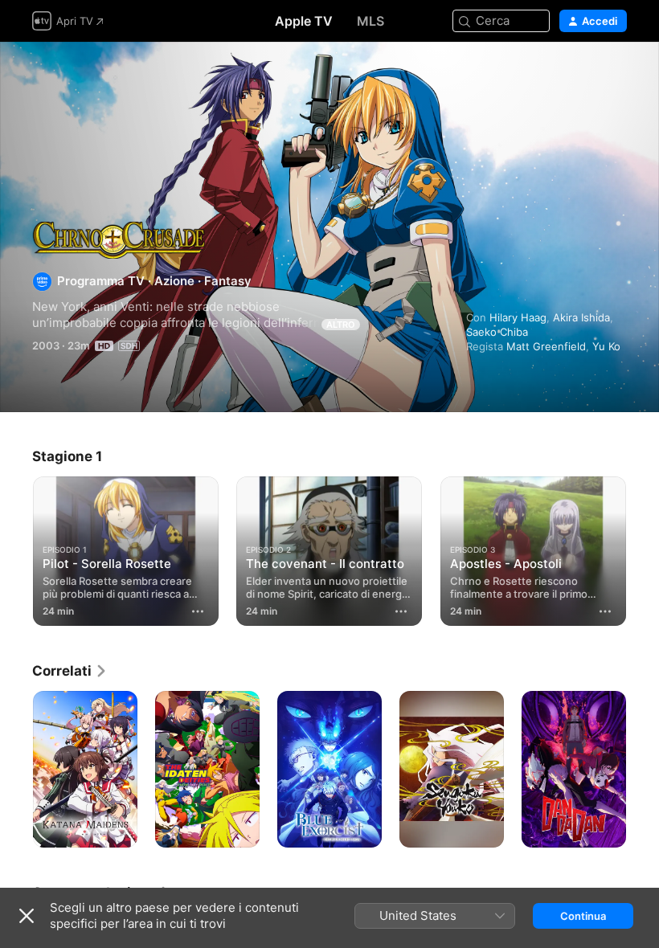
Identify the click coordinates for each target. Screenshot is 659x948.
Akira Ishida (581, 317)
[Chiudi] (26, 916)
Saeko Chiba (497, 331)
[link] (70, 671)
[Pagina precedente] (16, 548)
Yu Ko (606, 346)
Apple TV (304, 21)
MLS (370, 21)
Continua (583, 915)
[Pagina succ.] (643, 548)
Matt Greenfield (546, 346)
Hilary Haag (517, 317)
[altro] (197, 611)
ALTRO (340, 324)
